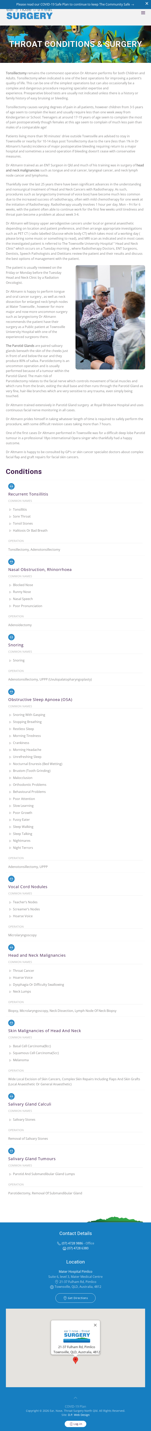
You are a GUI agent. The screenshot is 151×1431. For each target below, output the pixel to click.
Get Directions (77, 1298)
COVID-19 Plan (75, 1406)
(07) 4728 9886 (72, 1243)
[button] (143, 13)
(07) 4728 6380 (77, 1248)
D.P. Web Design (79, 1415)
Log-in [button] (77, 1424)
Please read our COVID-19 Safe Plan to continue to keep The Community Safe (73, 4)
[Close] (95, 1325)
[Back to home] (29, 13)
